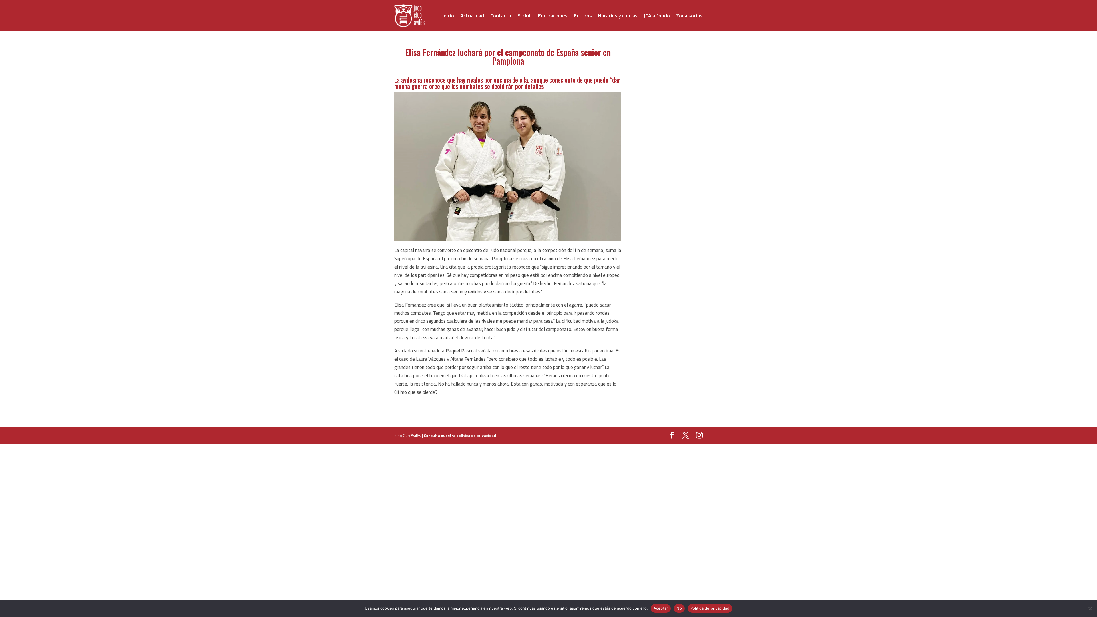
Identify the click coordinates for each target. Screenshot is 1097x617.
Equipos (583, 15)
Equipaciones (553, 15)
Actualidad (472, 15)
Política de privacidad (710, 608)
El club (524, 15)
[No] (1090, 608)
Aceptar (661, 608)
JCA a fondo (657, 15)
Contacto (500, 15)
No (679, 608)
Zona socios (689, 15)
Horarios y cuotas (618, 15)
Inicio (448, 15)
